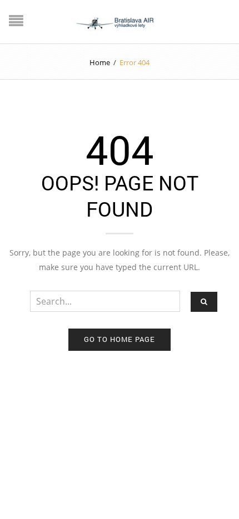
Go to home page (119, 339)
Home (99, 62)
